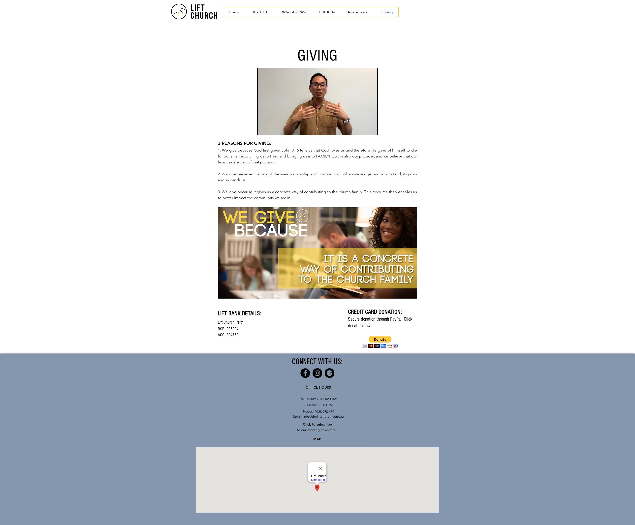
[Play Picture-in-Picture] (363, 128)
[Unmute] (271, 128)
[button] (294, 12)
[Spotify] (329, 373)
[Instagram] (317, 373)
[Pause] (263, 128)
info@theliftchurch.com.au (323, 416)
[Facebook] (305, 373)
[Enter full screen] (371, 128)
